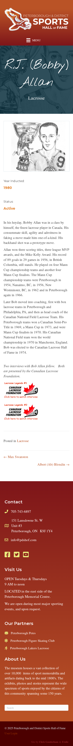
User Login (11, 733)
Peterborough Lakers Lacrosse (29, 648)
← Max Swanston (16, 456)
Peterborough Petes (23, 633)
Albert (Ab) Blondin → (53, 464)
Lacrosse (36, 98)
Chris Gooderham (48, 742)
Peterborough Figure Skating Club (32, 640)
